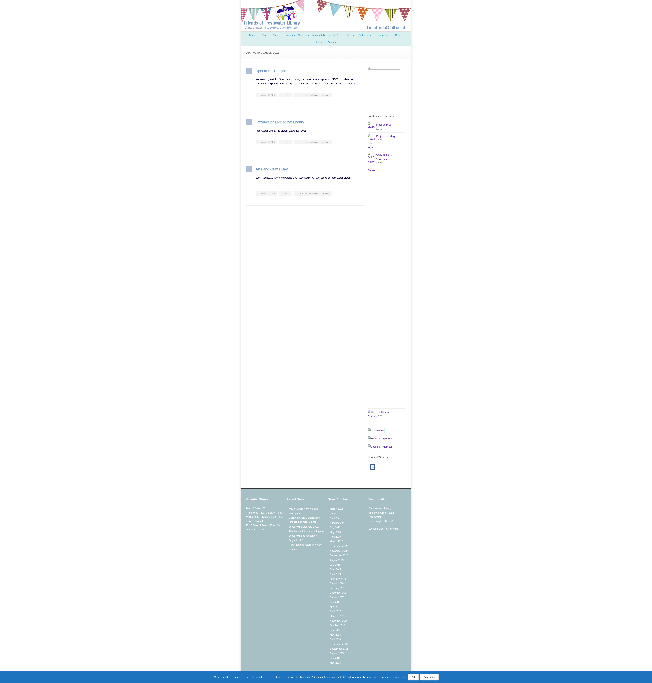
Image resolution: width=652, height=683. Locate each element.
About (276, 35)
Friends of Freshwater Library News (315, 95)
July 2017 (335, 602)
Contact (332, 42)
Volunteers (365, 35)
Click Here (392, 528)
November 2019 (339, 550)
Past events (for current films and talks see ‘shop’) (312, 35)
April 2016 (335, 639)
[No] (647, 677)
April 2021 (335, 518)
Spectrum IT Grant (271, 71)
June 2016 (335, 630)
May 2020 (335, 532)
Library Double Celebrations (304, 517)
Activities (349, 35)
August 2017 (337, 597)
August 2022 (337, 513)
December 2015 (339, 644)
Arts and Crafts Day (272, 169)
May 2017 (335, 606)
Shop (264, 35)
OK (413, 677)
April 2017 (335, 611)
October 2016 (337, 625)
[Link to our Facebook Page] (372, 467)
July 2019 (335, 564)
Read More (429, 677)
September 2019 (339, 555)
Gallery (399, 35)
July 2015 (335, 658)
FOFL (287, 95)
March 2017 (336, 616)
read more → (352, 83)
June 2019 (335, 569)
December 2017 (339, 592)
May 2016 (335, 634)
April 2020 (335, 536)
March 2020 (336, 541)
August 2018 (337, 583)
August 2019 (337, 560)
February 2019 (338, 578)
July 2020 (335, 527)
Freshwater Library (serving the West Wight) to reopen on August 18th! (306, 536)
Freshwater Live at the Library (280, 122)
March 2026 (336, 508)
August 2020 (337, 522)
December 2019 (339, 546)
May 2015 (335, 662)
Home (252, 35)
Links (319, 42)
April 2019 (335, 574)
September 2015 (339, 648)
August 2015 (337, 653)
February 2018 (338, 588)
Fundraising (383, 35)
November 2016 (339, 620)
